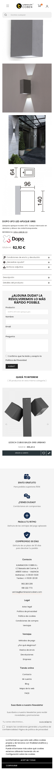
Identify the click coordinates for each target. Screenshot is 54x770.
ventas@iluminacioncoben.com (27, 592)
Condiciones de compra (27, 620)
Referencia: (7, 232)
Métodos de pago (27, 640)
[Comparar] (49, 453)
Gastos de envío (27, 650)
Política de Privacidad (16, 360)
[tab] (27, 257)
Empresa (27, 659)
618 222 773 (27, 588)
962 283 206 (27, 583)
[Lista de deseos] (43, 453)
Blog (27, 683)
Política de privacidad (27, 611)
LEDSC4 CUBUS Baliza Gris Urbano (27, 442)
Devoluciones (27, 654)
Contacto (26, 674)
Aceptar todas (28, 760)
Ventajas (27, 625)
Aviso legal (27, 606)
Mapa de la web (27, 688)
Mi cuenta (27, 679)
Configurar (11, 765)
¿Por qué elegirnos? (27, 645)
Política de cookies (27, 616)
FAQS (27, 693)
